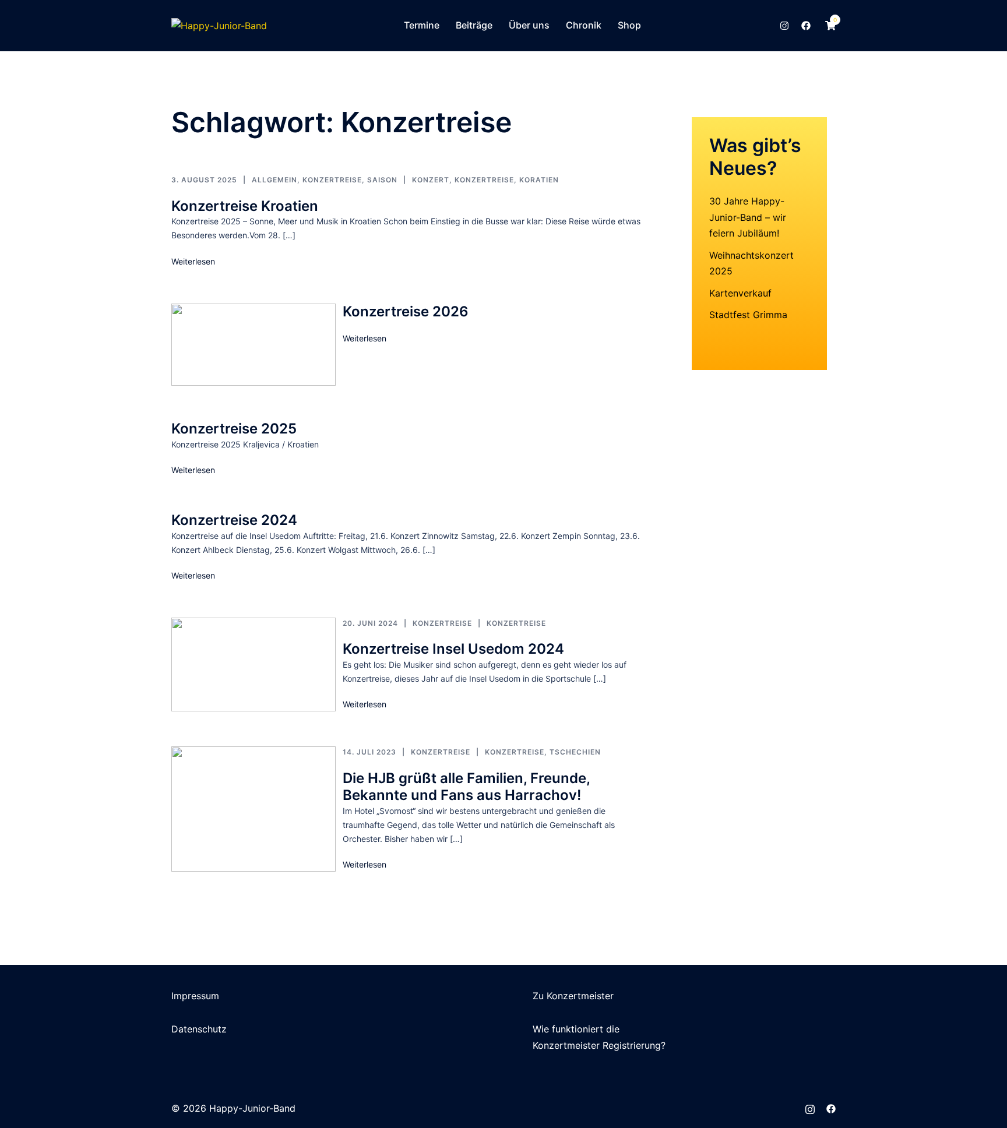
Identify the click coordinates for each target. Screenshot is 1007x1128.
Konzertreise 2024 (234, 520)
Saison (382, 179)
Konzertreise (332, 179)
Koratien (539, 179)
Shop (629, 25)
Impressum (195, 996)
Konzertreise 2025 (234, 428)
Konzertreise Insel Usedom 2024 (453, 648)
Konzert (430, 179)
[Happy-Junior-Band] (219, 25)
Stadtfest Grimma (748, 314)
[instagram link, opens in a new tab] (783, 25)
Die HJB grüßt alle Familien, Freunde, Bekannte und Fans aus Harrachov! (466, 786)
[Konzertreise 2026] (253, 345)
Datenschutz (199, 1029)
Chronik (583, 25)
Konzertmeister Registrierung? (599, 1045)
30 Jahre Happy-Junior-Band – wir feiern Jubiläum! (747, 217)
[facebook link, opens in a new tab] (805, 25)
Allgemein (274, 179)
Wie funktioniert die (576, 1029)
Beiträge (474, 25)
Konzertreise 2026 (406, 311)
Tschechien (575, 752)
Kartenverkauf (740, 293)
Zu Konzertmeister (573, 996)
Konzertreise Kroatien (244, 206)
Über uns (529, 25)
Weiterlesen (193, 261)
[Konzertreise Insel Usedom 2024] (253, 665)
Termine (421, 25)
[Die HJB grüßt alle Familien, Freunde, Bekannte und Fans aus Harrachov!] (253, 809)
